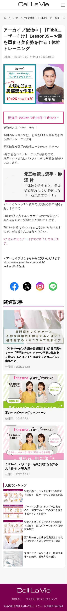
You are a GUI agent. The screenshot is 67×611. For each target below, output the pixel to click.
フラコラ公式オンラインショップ (41, 598)
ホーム (7, 18)
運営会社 (16, 598)
